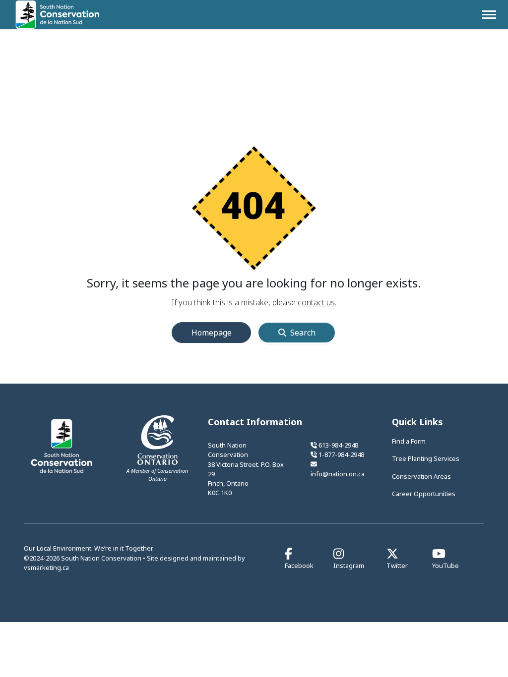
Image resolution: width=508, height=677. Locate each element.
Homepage (211, 332)
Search (303, 332)
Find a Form (409, 441)
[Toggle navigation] (489, 14)
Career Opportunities (423, 493)
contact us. (317, 302)
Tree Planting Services (425, 458)
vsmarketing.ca (46, 567)
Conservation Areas (421, 476)
